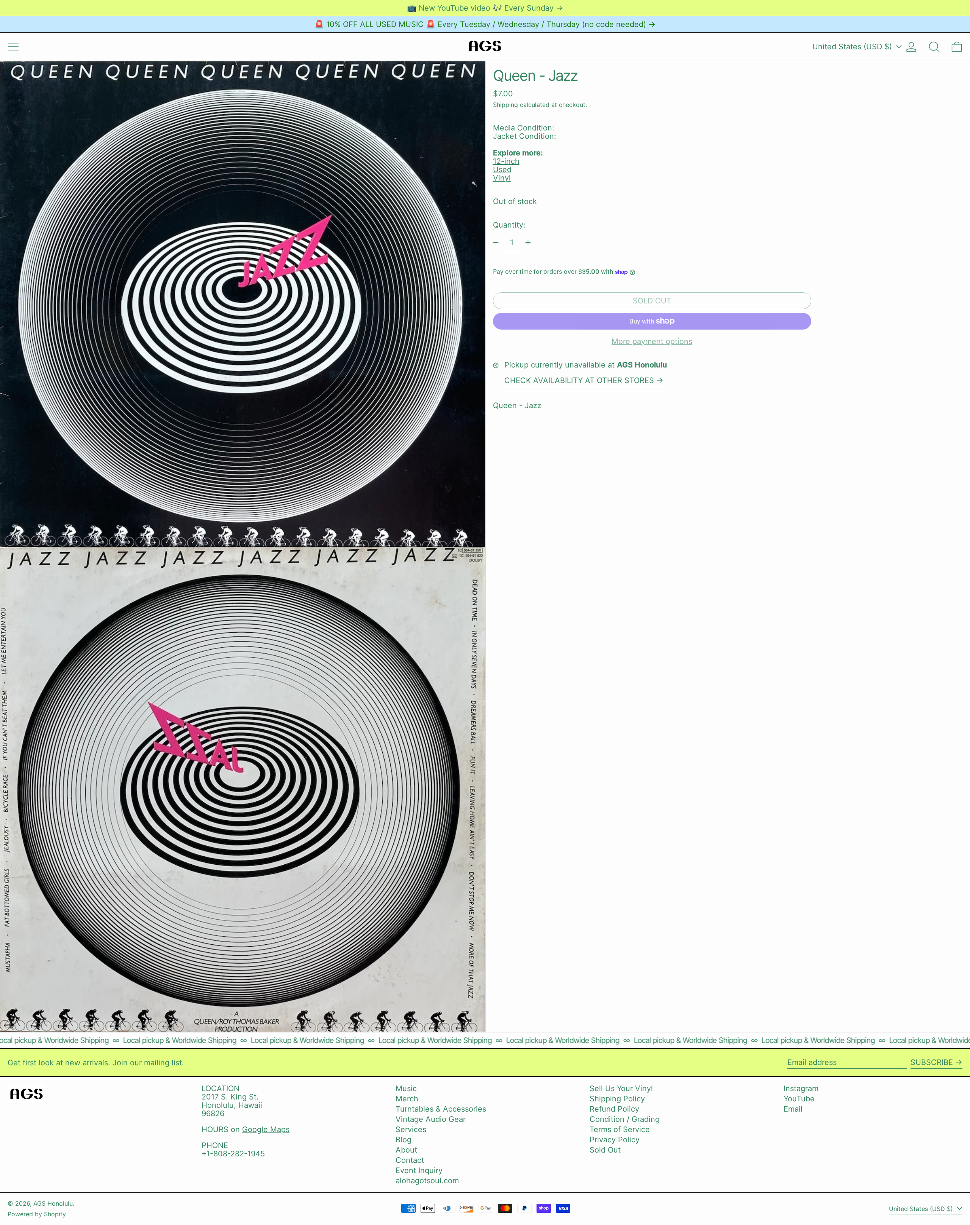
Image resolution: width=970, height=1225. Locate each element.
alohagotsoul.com (427, 1180)
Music (406, 1088)
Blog (403, 1139)
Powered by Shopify (37, 1214)
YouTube (799, 1099)
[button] (934, 46)
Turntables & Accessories (441, 1108)
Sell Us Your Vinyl (621, 1088)
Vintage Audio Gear (431, 1119)
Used (502, 169)
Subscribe (932, 1062)
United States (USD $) (853, 46)
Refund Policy (614, 1108)
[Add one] (528, 242)
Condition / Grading (625, 1119)
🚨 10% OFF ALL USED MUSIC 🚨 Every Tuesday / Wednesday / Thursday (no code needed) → (485, 24)
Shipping (505, 104)
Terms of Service (620, 1129)
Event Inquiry (419, 1170)
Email (793, 1109)
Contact (410, 1160)
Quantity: (509, 224)
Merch (407, 1098)
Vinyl (502, 177)
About (406, 1149)
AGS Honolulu (53, 1203)
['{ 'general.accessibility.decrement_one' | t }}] (495, 242)
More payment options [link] (652, 341)
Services (411, 1129)
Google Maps (265, 1129)
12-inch (506, 161)
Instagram (801, 1088)
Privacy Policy (615, 1139)
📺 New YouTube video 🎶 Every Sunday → (485, 8)
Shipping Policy (617, 1098)
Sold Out (605, 1149)
